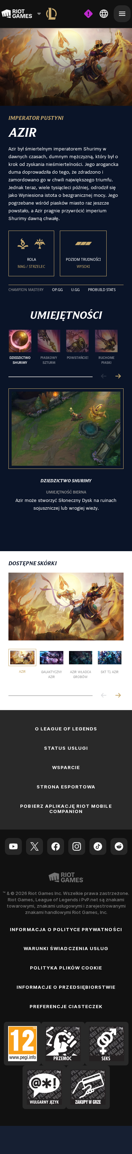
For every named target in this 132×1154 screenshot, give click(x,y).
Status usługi (66, 748)
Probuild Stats (101, 290)
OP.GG (57, 290)
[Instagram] (77, 846)
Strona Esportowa (66, 786)
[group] (63, 347)
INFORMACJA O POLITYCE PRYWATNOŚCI (66, 929)
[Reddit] (119, 846)
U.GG (75, 290)
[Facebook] (55, 846)
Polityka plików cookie (66, 968)
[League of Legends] (51, 14)
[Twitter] (34, 846)
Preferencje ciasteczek (66, 1006)
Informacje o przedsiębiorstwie (66, 987)
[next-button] (118, 376)
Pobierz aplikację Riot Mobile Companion (66, 808)
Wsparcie (66, 767)
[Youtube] (13, 846)
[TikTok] (98, 846)
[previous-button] (103, 376)
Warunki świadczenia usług (66, 948)
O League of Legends (66, 728)
